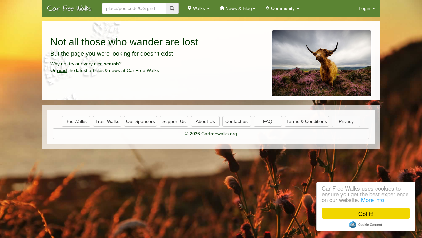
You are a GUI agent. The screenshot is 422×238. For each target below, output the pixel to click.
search (111, 63)
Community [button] (283, 8)
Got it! (366, 213)
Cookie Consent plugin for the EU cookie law (365, 224)
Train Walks (107, 121)
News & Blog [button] (238, 8)
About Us (205, 121)
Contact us (236, 121)
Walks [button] (199, 8)
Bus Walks (76, 121)
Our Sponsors (140, 121)
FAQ (267, 121)
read (62, 70)
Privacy (346, 121)
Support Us (174, 121)
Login (365, 8)
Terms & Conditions (306, 121)
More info (372, 199)
